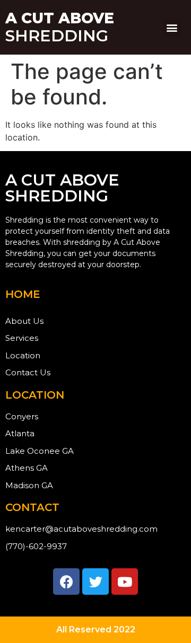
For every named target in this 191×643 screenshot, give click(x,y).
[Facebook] (66, 581)
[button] (172, 27)
